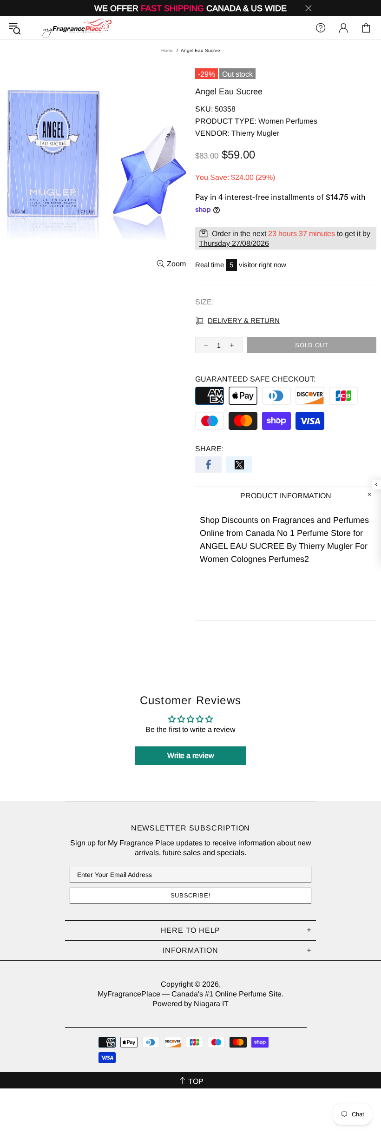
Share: (209, 449)
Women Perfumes (287, 121)
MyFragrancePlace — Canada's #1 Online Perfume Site (77, 28)
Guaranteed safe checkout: (255, 379)
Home (167, 50)
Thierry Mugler (255, 133)
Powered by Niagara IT (190, 1004)
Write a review (190, 755)
